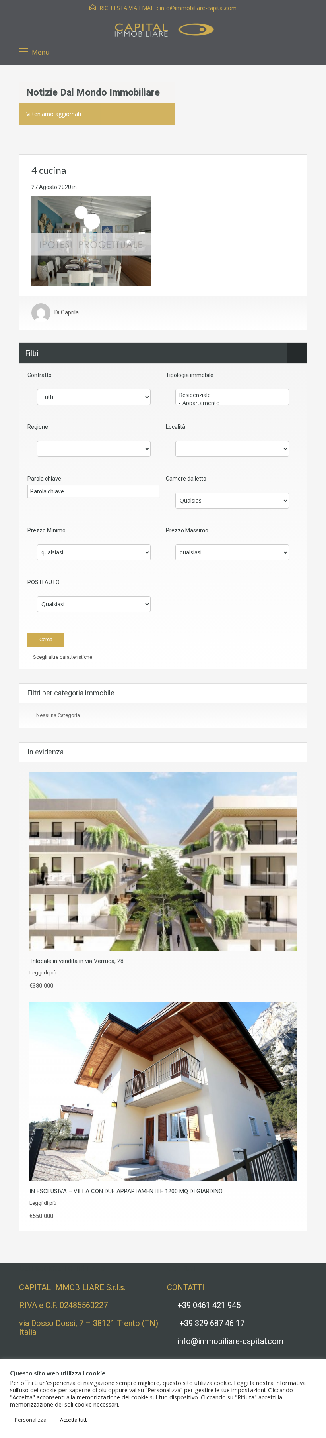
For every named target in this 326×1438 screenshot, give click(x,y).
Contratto (39, 375)
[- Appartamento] (232, 403)
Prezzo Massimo (187, 530)
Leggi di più (42, 973)
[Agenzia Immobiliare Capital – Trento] (163, 31)
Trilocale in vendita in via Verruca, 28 (76, 961)
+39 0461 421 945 (209, 1305)
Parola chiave (44, 478)
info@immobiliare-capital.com (198, 8)
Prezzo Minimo (46, 530)
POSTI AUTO (43, 582)
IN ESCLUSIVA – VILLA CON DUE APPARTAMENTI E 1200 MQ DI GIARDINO (126, 1191)
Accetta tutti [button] (74, 1419)
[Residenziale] (232, 395)
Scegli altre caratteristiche (62, 657)
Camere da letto (186, 478)
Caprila (70, 312)
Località (175, 427)
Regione (37, 427)
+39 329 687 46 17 (211, 1323)
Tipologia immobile (189, 375)
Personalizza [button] (31, 1419)
